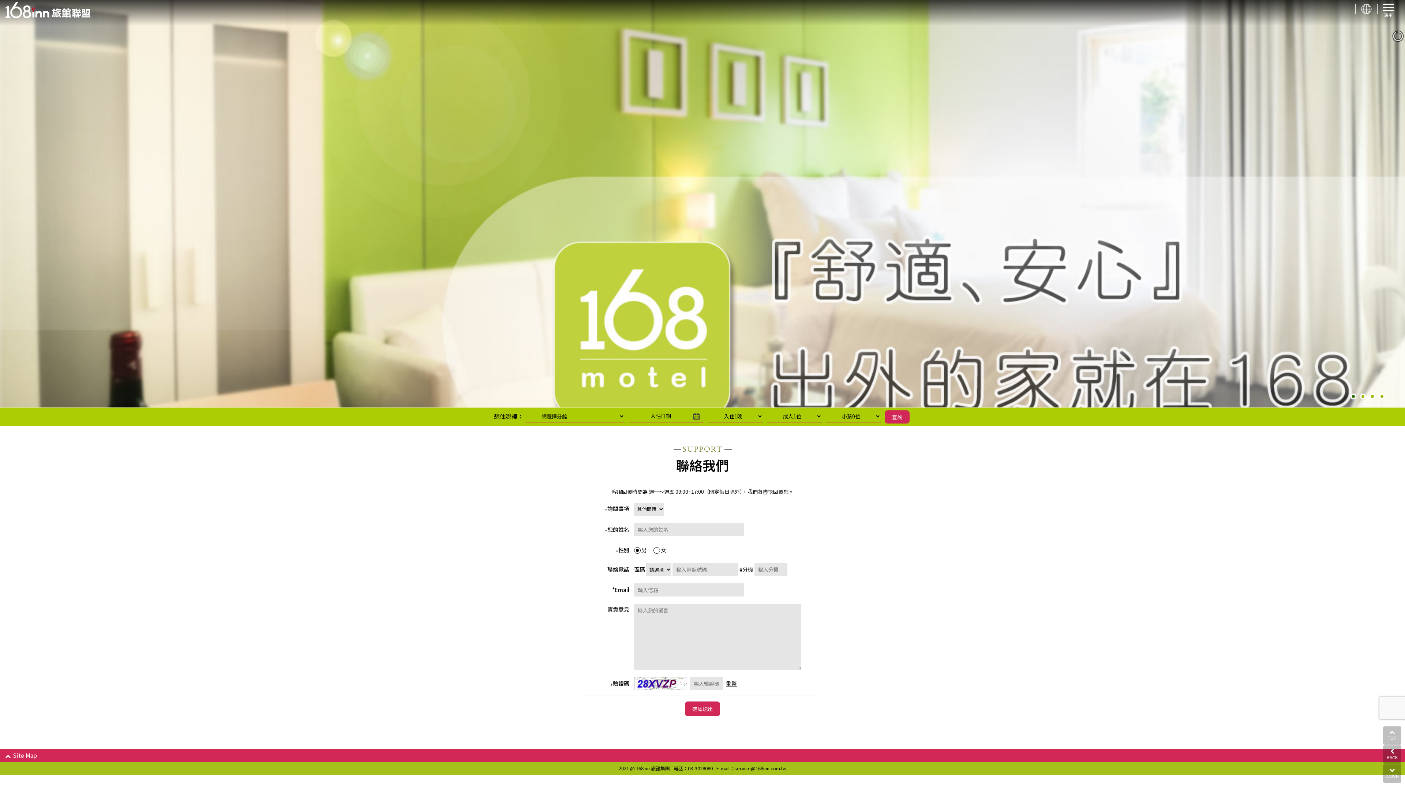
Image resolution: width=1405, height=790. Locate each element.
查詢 (897, 417)
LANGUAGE (1366, 9)
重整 (731, 683)
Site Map (25, 755)
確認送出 (702, 708)
